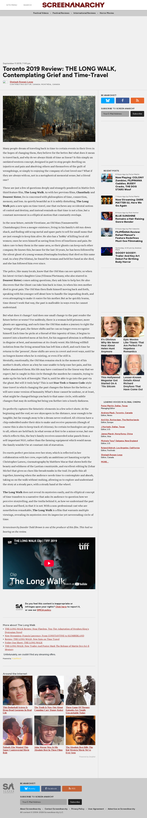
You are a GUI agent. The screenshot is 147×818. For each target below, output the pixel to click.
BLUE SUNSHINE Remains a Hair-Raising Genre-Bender (129, 218)
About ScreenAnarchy (30, 809)
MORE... (105, 462)
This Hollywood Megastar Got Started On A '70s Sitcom (110, 382)
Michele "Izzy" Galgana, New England (119, 441)
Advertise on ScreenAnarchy (121, 809)
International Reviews (85, 13)
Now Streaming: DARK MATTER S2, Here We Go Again (129, 202)
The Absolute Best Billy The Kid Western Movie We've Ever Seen (79, 750)
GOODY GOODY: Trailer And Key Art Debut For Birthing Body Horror (127, 257)
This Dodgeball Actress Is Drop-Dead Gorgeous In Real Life (17, 710)
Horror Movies (107, 13)
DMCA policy (44, 610)
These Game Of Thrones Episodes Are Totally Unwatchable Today (78, 710)
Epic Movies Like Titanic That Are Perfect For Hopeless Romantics (133, 345)
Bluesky (31, 788)
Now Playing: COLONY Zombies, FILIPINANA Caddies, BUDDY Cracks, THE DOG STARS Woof (129, 183)
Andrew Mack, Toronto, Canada (117, 413)
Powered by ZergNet (87, 757)
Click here (61, 606)
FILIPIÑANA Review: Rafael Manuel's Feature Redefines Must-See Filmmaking (129, 236)
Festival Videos (41, 13)
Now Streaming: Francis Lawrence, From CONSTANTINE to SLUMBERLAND (44, 635)
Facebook (52, 788)
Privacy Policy (77, 809)
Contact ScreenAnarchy (56, 809)
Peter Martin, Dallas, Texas (114, 406)
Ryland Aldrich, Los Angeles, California (120, 448)
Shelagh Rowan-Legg (111, 455)
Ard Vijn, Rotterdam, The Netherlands (120, 420)
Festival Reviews (61, 13)
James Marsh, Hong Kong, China (117, 434)
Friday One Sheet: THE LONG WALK (23, 642)
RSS (73, 788)
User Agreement (96, 809)
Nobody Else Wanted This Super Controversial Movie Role (16, 750)
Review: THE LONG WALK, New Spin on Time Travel (32, 639)
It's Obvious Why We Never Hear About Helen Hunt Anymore (110, 345)
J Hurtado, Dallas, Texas (113, 427)
